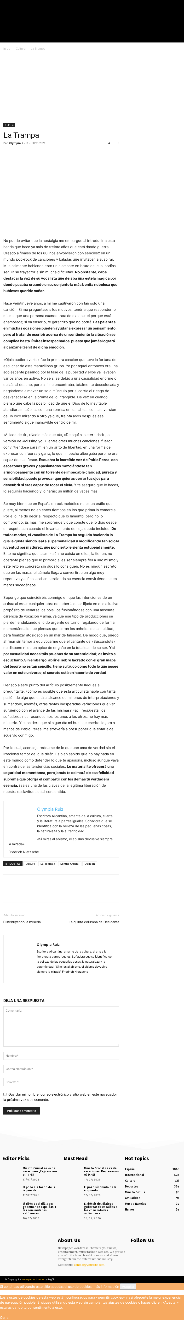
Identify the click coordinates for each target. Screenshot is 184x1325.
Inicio (7, 49)
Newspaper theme (33, 1279)
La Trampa (47, 863)
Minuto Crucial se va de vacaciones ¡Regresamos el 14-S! (40, 1171)
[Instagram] (169, 39)
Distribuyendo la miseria (22, 922)
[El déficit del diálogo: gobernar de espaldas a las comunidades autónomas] (10, 1208)
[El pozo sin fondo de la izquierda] (10, 1191)
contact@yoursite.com (89, 1264)
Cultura (21, 49)
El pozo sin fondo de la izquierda (39, 1189)
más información (106, 1286)
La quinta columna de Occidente (94, 922)
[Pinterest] (30, 154)
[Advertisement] (92, 87)
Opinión (90, 863)
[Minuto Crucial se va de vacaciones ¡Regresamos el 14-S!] (10, 1172)
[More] (52, 154)
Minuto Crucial (69, 863)
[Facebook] (162, 39)
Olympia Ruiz (18, 143)
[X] (176, 39)
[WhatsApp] (41, 154)
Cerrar (5, 1317)
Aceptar (128, 1286)
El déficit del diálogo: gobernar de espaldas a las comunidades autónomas (39, 1208)
